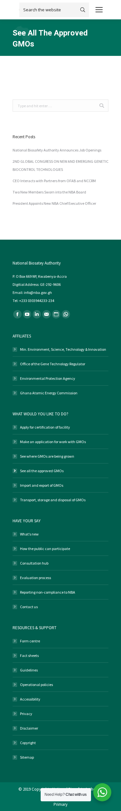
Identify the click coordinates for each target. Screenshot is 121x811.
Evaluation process (35, 577)
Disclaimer (29, 728)
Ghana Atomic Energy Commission (48, 392)
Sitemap (27, 757)
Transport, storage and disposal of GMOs (53, 499)
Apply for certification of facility (45, 427)
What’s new (29, 534)
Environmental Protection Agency (47, 378)
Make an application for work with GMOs (53, 441)
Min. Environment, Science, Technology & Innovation (63, 349)
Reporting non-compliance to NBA (47, 592)
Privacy (26, 713)
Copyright (28, 742)
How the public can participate (45, 548)
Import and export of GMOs (41, 485)
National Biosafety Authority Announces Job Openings (57, 150)
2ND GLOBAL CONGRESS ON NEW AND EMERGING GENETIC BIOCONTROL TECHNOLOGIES (60, 165)
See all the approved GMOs (42, 470)
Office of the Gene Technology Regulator (52, 363)
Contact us (29, 606)
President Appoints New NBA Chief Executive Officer (54, 203)
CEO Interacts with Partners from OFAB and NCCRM (54, 180)
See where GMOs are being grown (47, 456)
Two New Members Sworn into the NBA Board (49, 192)
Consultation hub (34, 563)
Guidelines (29, 670)
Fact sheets (29, 655)
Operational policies (36, 684)
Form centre (30, 641)
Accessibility (30, 699)
